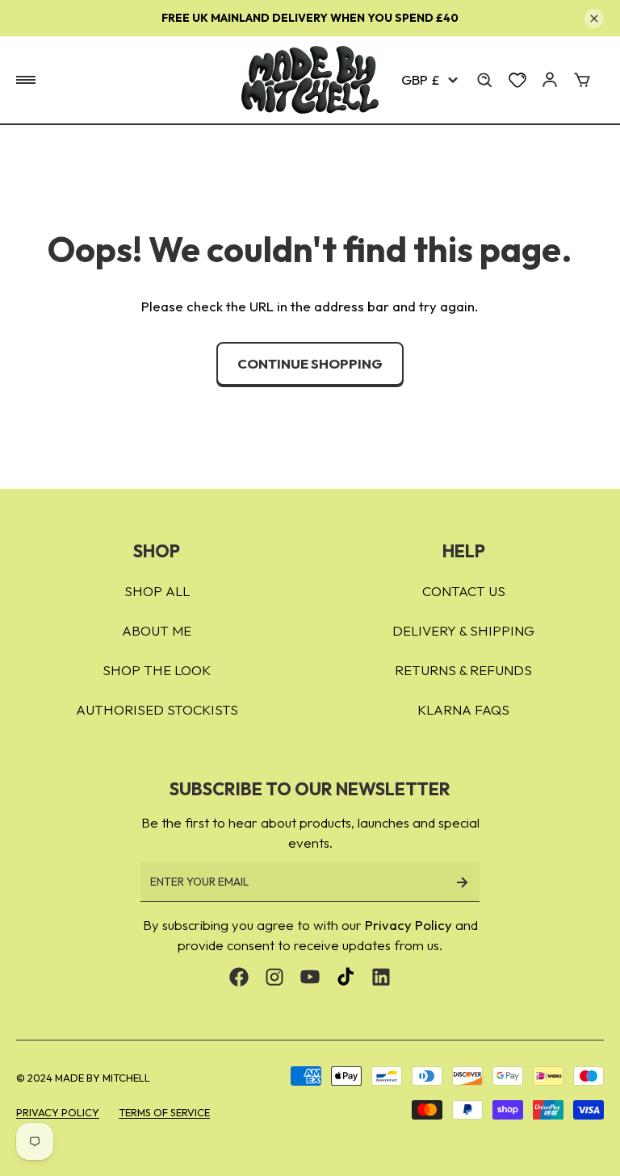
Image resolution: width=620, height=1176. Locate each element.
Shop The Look (157, 669)
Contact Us (463, 590)
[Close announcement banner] (594, 18)
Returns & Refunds (463, 669)
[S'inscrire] (461, 882)
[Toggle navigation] (26, 79)
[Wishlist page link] (517, 80)
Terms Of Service (164, 1112)
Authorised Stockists (157, 709)
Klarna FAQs (463, 709)
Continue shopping (310, 363)
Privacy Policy (408, 924)
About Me (156, 630)
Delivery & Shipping (463, 630)
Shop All (157, 590)
